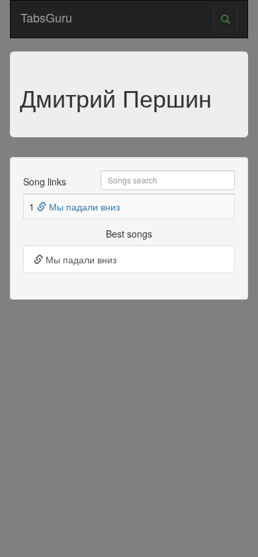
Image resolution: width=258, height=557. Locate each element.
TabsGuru (46, 17)
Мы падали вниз (83, 206)
